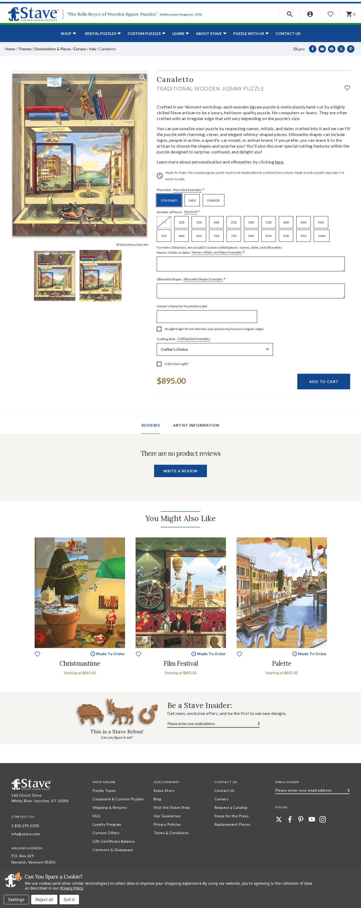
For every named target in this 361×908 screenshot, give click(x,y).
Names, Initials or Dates (219, 250)
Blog (157, 799)
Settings (16, 899)
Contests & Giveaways (112, 849)
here (279, 161)
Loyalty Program (106, 824)
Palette (281, 663)
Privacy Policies (167, 824)
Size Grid (190, 212)
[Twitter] (279, 819)
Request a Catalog (230, 807)
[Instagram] (322, 819)
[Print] (331, 49)
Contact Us (288, 33)
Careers (221, 799)
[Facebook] (312, 49)
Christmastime (79, 663)
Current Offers (105, 833)
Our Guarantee (167, 816)
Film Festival (181, 663)
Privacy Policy (71, 888)
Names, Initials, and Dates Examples (217, 252)
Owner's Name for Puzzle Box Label (182, 306)
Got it (69, 899)
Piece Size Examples (187, 190)
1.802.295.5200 (25, 825)
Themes (25, 49)
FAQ (96, 816)
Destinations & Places (53, 49)
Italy (92, 49)
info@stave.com (25, 834)
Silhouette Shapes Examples (203, 279)
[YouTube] (312, 819)
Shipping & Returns (109, 807)
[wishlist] (347, 87)
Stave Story (164, 790)
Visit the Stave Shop (172, 807)
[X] (341, 49)
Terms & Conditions (171, 833)
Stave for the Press (231, 816)
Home (10, 49)
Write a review (180, 471)
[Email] (322, 49)
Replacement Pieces (232, 824)
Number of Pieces (178, 212)
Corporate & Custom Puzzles (118, 799)
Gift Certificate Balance (113, 841)
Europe (80, 49)
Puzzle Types (104, 790)
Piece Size (181, 190)
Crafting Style (183, 339)
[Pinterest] (350, 49)
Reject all (44, 899)
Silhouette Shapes (191, 279)
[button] (290, 14)
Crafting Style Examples (193, 339)
